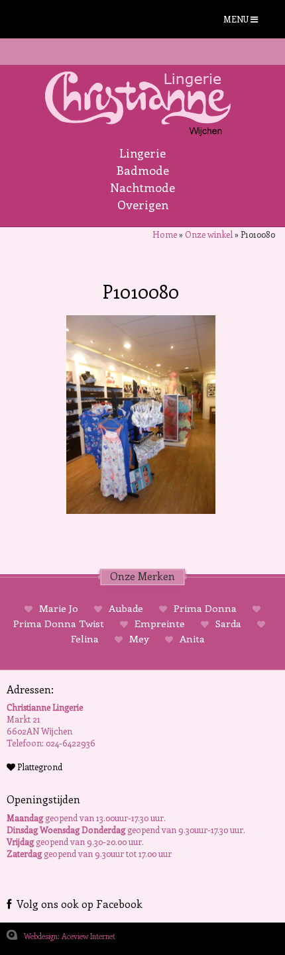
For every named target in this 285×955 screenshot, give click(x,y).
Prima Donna (205, 608)
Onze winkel (209, 234)
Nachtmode (142, 187)
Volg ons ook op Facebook (76, 904)
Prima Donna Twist (60, 623)
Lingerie (142, 153)
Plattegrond (38, 766)
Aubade (126, 608)
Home (164, 234)
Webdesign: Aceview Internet (69, 936)
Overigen (142, 205)
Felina (86, 638)
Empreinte (160, 623)
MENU (237, 19)
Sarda (228, 623)
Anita (191, 638)
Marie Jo (58, 608)
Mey (139, 638)
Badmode (143, 170)
